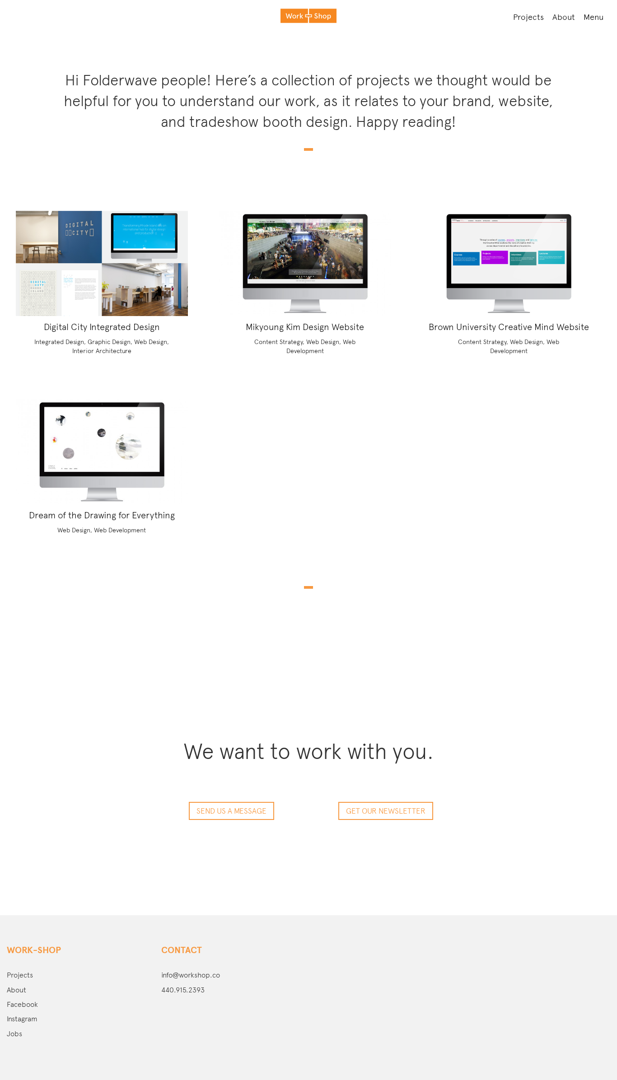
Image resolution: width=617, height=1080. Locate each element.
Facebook (22, 1004)
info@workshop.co (190, 975)
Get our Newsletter (385, 810)
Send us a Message (231, 810)
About (563, 17)
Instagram (22, 1019)
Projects (528, 17)
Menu (593, 17)
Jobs (14, 1033)
